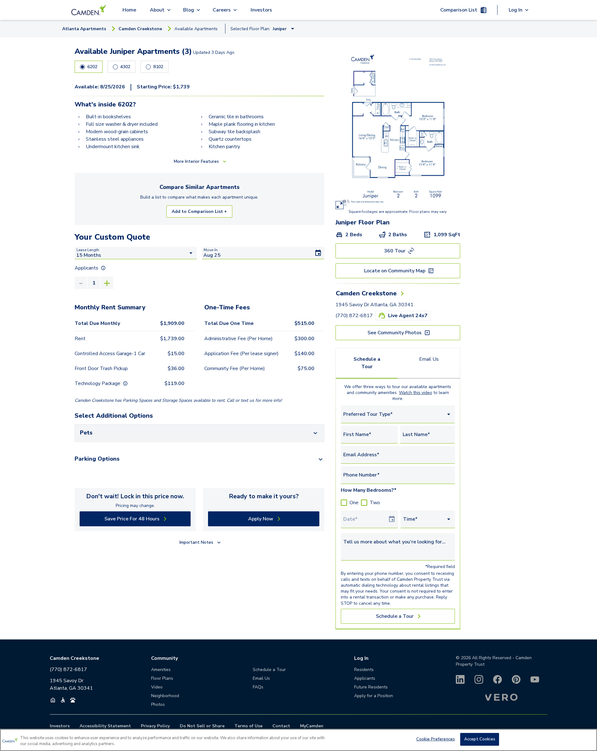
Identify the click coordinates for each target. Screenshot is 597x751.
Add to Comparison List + (199, 211)
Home (129, 10)
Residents (364, 670)
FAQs (258, 687)
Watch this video (415, 393)
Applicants (364, 678)
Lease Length (87, 249)
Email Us (429, 359)
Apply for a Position (373, 696)
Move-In (211, 249)
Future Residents (371, 687)
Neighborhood (165, 696)
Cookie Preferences (435, 739)
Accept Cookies (479, 739)
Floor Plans (162, 678)
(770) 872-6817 (354, 315)
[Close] (587, 739)
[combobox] (398, 414)
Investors (261, 10)
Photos (158, 704)
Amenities (161, 670)
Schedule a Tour (367, 363)
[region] (298, 740)
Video (157, 687)
